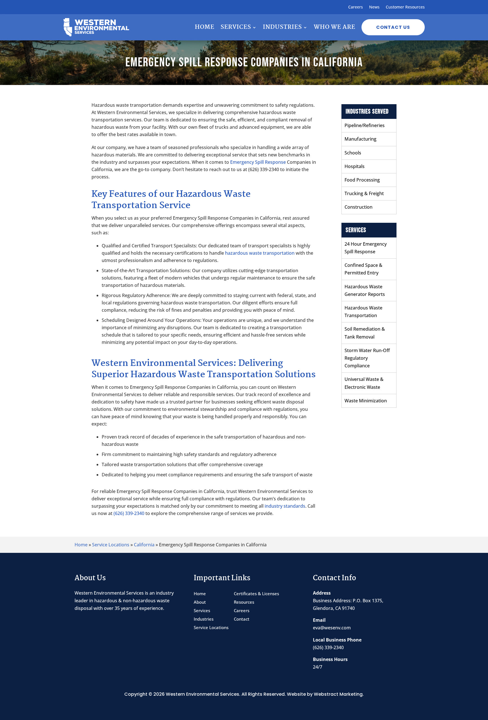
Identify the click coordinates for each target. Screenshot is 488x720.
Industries (282, 27)
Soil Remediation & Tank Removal (365, 333)
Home (204, 27)
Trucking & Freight (364, 193)
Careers (355, 7)
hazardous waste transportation (260, 253)
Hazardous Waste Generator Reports (365, 290)
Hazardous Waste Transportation (363, 311)
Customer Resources (405, 7)
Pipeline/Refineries (365, 125)
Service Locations (110, 545)
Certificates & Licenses (256, 594)
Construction (358, 207)
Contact (241, 619)
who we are (334, 27)
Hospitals (355, 166)
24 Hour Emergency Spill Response (366, 248)
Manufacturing (360, 139)
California (144, 545)
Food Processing (362, 180)
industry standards (285, 506)
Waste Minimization (366, 401)
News (374, 7)
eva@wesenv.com (332, 628)
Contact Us (393, 27)
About (200, 602)
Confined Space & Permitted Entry (363, 269)
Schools (353, 153)
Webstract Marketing (338, 694)
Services (236, 27)
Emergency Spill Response (258, 162)
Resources (244, 602)
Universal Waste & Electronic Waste (364, 383)
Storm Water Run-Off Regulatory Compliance (367, 358)
